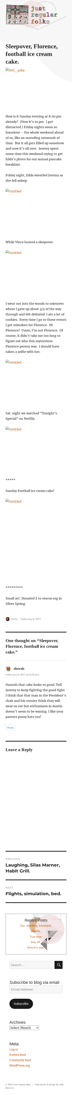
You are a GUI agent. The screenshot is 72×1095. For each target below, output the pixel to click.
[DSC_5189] (36, 88)
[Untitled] (36, 211)
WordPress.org (19, 1065)
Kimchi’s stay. (36, 947)
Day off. (36, 942)
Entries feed (17, 1054)
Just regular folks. (22, 1084)
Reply (10, 727)
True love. (36, 936)
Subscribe (21, 1004)
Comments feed (20, 1060)
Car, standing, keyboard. (36, 925)
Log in (13, 1049)
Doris (14, 618)
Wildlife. (36, 931)
